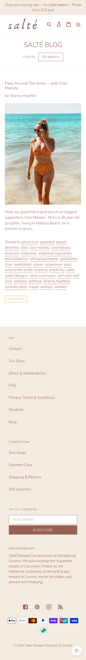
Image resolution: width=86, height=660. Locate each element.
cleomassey (60, 247)
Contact (15, 348)
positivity (56, 269)
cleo (24, 247)
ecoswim (12, 253)
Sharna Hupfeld (56, 281)
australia (47, 242)
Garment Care (20, 464)
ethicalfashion (16, 258)
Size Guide (17, 452)
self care (64, 275)
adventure (29, 242)
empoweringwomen (55, 253)
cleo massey (39, 247)
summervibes (16, 286)
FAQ (12, 385)
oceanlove (53, 264)
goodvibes (68, 258)
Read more (16, 299)
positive (40, 269)
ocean (38, 264)
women (60, 286)
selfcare (20, 281)
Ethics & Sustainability (27, 373)
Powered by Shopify (59, 645)
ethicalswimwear (44, 258)
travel (34, 286)
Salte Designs (16, 275)
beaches (12, 247)
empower (29, 253)
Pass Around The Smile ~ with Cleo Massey (36, 86)
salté (70, 269)
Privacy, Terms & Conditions (32, 397)
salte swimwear (43, 275)
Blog (13, 421)
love (8, 264)
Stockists (16, 409)
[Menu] (78, 24)
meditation (23, 264)
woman (46, 286)
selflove (34, 281)
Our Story (17, 360)
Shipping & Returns (25, 477)
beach (61, 242)
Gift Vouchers (20, 489)
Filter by (29, 57)
